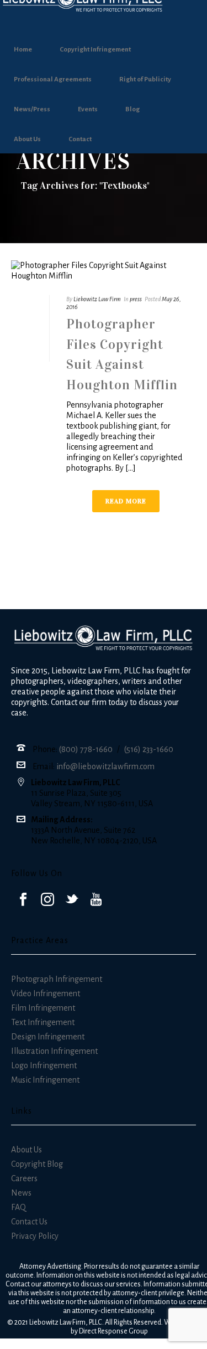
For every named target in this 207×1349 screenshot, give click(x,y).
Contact (80, 139)
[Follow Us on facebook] (23, 900)
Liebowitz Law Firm (97, 299)
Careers (24, 1178)
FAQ (18, 1207)
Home (23, 49)
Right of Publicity (145, 79)
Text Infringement (43, 1022)
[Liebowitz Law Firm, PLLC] (103, 15)
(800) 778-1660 (86, 749)
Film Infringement (43, 1007)
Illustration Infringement (54, 1051)
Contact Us (29, 1221)
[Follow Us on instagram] (47, 900)
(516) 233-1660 (148, 749)
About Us (27, 139)
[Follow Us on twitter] (71, 900)
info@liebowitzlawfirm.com (105, 766)
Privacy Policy (35, 1236)
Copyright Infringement (95, 49)
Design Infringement (47, 1036)
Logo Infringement (44, 1065)
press (136, 299)
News (21, 1192)
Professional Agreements (53, 79)
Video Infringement (45, 993)
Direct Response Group (113, 1331)
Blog (132, 109)
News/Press (32, 109)
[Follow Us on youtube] (96, 900)
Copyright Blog (37, 1164)
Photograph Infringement (56, 979)
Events (88, 109)
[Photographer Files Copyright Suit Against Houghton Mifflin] (103, 270)
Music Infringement (45, 1079)
